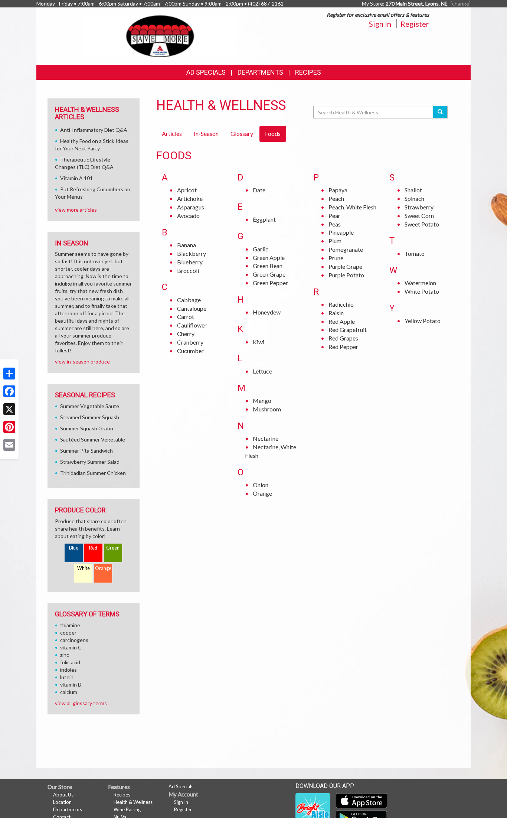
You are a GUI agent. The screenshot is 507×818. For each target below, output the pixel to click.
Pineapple (341, 232)
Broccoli (188, 270)
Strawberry (419, 207)
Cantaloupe (191, 308)
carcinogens (74, 640)
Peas (334, 224)
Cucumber (190, 350)
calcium (68, 692)
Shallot (413, 189)
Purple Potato (346, 274)
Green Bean (267, 265)
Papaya (337, 189)
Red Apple (341, 321)
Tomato (415, 253)
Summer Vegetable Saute (89, 406)
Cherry (185, 333)
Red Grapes (343, 338)
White (83, 568)
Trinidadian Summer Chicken (93, 473)
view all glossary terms (81, 703)
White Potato (422, 291)
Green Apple (269, 257)
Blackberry (191, 253)
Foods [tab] (273, 133)
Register (414, 23)
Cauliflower (192, 325)
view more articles (76, 209)
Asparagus (190, 207)
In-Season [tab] (206, 133)
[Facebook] (9, 391)
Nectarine (265, 438)
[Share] (9, 373)
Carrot (185, 316)
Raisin (336, 312)
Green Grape (269, 274)
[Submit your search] (440, 112)
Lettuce (262, 371)
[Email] (9, 444)
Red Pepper (343, 346)
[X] (9, 409)
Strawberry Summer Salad (90, 462)
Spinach (414, 198)
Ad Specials (206, 72)
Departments (67, 809)
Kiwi (258, 341)
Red (93, 548)
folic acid (70, 662)
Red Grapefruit (347, 329)
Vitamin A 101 (76, 178)
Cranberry (190, 342)
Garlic (260, 248)
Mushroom (267, 409)
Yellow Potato (423, 320)
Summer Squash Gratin (86, 428)
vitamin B (70, 684)
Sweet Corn (419, 215)
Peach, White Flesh (352, 207)
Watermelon (420, 282)
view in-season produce (82, 361)
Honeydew (267, 312)
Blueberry (190, 261)
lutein (66, 677)
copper (68, 632)
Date (259, 189)
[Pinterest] (9, 427)
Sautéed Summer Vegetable (92, 439)
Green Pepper (270, 282)
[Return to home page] (160, 35)
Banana (186, 244)
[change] (461, 3)
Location (62, 802)
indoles (68, 670)
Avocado (188, 215)
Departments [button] (260, 72)
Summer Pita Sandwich (86, 450)
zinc (64, 655)
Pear (334, 215)
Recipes (308, 72)
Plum (334, 240)
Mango (262, 400)
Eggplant (264, 219)
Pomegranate (345, 249)
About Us (63, 795)
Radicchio (341, 304)
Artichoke (190, 198)
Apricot (187, 189)
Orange (262, 493)
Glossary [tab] (241, 133)
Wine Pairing (127, 809)
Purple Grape (345, 266)
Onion (260, 484)
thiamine (70, 625)
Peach (336, 198)
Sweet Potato (422, 224)
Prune (335, 257)
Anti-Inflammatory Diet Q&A (93, 130)
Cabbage (189, 299)
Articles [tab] (172, 133)
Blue (73, 548)
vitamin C (71, 647)
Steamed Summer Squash (89, 417)
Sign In (380, 23)
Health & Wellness (133, 802)
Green (113, 548)
